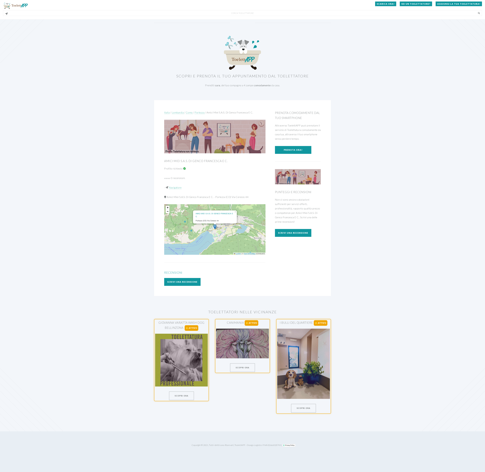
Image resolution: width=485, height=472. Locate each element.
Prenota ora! (293, 150)
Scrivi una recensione (182, 282)
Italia (167, 112)
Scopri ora (181, 396)
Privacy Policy (289, 445)
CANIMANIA (235, 322)
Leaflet (238, 253)
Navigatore (175, 187)
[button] (214, 226)
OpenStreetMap (250, 253)
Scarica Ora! (386, 4)
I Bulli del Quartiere (296, 322)
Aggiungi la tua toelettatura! (458, 4)
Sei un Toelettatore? (415, 4)
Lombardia (178, 112)
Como (189, 112)
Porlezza (200, 112)
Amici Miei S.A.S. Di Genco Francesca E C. (230, 112)
